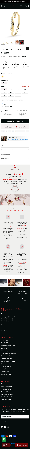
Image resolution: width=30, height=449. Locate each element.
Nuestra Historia (5, 340)
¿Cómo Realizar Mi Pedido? (8, 361)
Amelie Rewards (5, 369)
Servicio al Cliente (6, 343)
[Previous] (2, 282)
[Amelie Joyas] (13, 6)
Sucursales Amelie (6, 374)
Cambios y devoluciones (7, 150)
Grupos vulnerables (6, 399)
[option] (15, 24)
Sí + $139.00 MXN (8, 107)
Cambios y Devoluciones (7, 397)
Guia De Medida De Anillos (8, 353)
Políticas (3, 384)
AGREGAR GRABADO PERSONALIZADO (12, 100)
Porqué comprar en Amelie (8, 345)
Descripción (4, 145)
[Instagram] (6, 330)
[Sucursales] (21, 6)
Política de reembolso (7, 386)
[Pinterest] (8, 330)
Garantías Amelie (5, 372)
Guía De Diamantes (6, 366)
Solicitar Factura (5, 364)
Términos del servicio (6, 392)
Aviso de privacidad (6, 389)
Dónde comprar (5, 351)
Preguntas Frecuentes (6, 358)
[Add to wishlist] (27, 48)
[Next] (27, 282)
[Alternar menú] (1, 6)
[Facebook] (4, 330)
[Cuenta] (23, 6)
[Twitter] (1, 330)
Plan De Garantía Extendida (8, 356)
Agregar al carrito (15, 121)
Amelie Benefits (5, 158)
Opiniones (4, 348)
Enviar (5, 421)
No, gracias (6, 104)
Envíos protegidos (5, 154)
